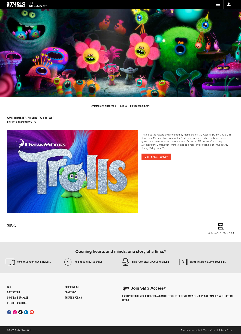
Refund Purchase (17, 303)
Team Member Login (190, 330)
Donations (71, 292)
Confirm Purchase (17, 298)
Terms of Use (209, 330)
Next (231, 232)
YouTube (32, 312)
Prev (224, 232)
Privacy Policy (225, 330)
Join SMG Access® (156, 157)
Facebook (9, 312)
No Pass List (72, 287)
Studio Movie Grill (16, 4)
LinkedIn (26, 312)
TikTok (20, 312)
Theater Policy (73, 298)
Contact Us (13, 292)
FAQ (9, 287)
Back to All (213, 232)
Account (228, 4)
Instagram (15, 312)
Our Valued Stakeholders (135, 106)
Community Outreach (103, 106)
